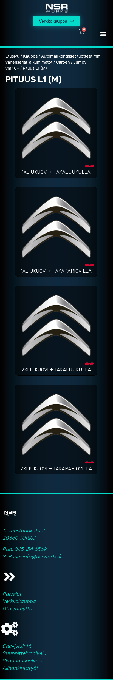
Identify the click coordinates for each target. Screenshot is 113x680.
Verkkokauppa (19, 601)
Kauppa (30, 56)
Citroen (63, 62)
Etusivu (12, 56)
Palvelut (12, 594)
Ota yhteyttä (17, 608)
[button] (103, 33)
